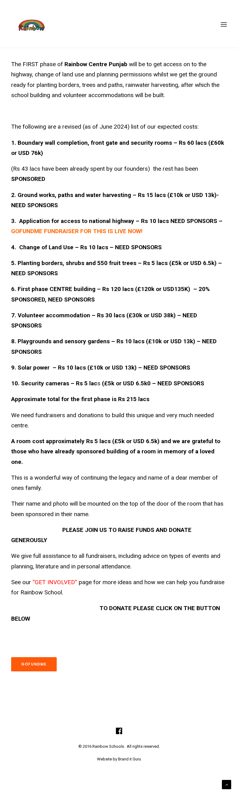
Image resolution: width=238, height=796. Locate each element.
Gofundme (34, 664)
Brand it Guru (129, 759)
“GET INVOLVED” (55, 582)
